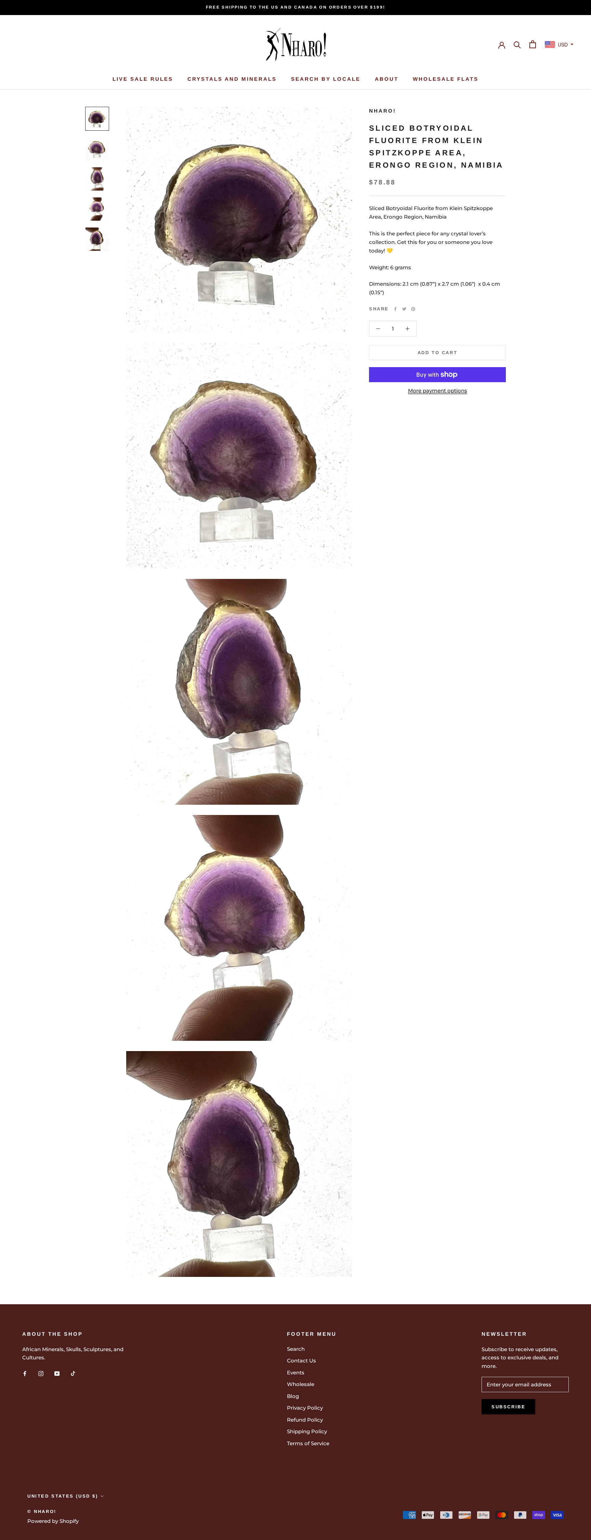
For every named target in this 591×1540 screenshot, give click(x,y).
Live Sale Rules (143, 79)
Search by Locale (325, 79)
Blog (293, 1396)
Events (295, 1372)
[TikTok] (73, 1373)
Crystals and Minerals (232, 79)
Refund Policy (305, 1419)
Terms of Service (308, 1443)
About (386, 79)
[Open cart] (532, 44)
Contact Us (301, 1360)
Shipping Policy (307, 1431)
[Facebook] (395, 309)
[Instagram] (40, 1373)
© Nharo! (41, 1511)
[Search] (517, 44)
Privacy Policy (305, 1408)
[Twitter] (404, 309)
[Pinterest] (413, 309)
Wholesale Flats (445, 79)
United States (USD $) (62, 1496)
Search (296, 1349)
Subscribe (508, 1406)
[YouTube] (57, 1373)
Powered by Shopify (53, 1521)
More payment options (437, 390)
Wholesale (300, 1384)
